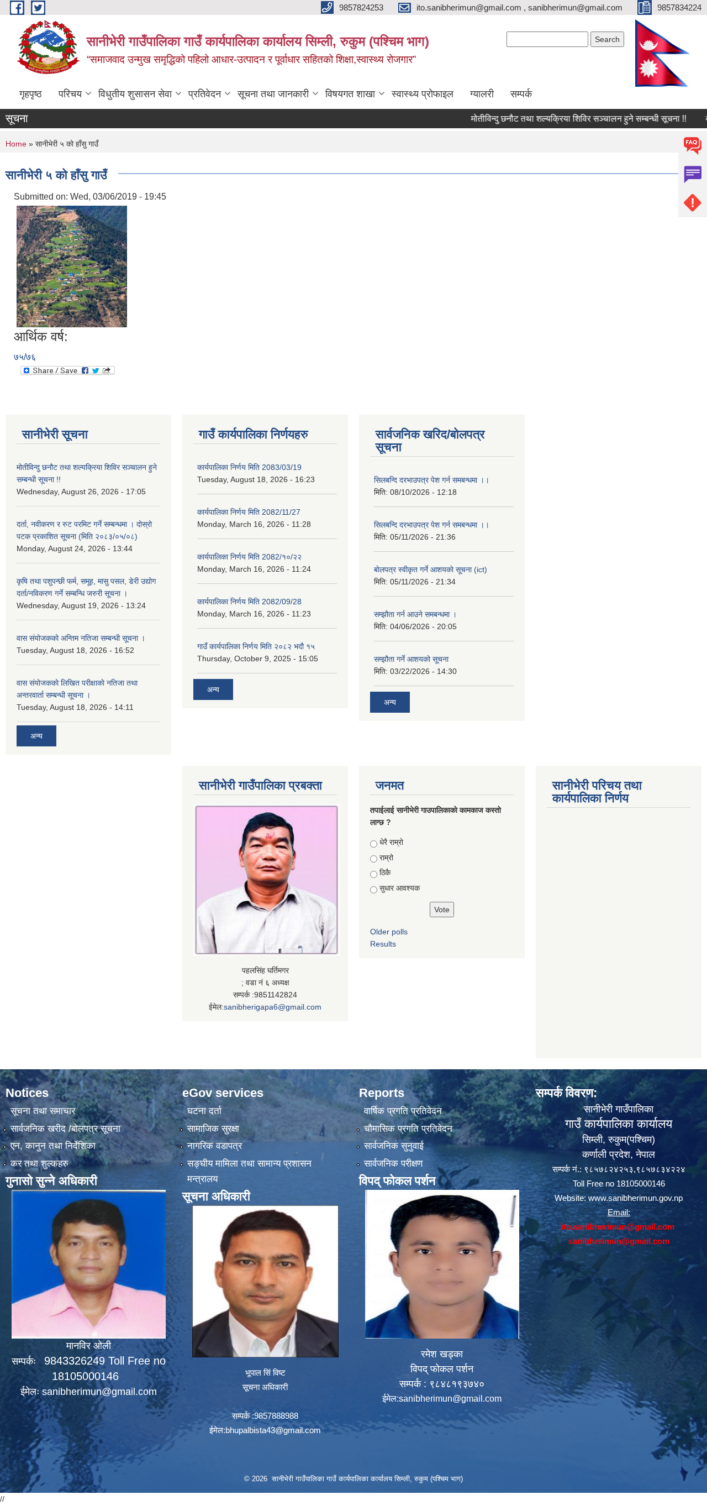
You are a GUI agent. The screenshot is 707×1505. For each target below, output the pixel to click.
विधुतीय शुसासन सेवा (135, 94)
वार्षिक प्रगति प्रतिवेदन (403, 1111)
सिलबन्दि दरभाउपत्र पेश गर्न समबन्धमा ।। (431, 479)
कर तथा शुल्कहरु (39, 1163)
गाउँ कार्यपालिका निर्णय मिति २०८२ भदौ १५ (256, 646)
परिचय (70, 94)
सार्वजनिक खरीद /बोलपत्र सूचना (65, 1128)
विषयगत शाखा (350, 94)
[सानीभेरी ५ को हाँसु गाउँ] (72, 265)
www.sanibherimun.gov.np (635, 1198)
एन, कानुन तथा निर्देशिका (53, 1146)
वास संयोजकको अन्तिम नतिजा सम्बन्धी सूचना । (81, 638)
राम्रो (386, 857)
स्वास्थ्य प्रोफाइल (422, 94)
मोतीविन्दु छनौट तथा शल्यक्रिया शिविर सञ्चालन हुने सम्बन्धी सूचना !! (549, 118)
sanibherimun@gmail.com (99, 1391)
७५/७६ (25, 357)
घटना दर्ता (204, 1111)
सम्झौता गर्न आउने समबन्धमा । (415, 614)
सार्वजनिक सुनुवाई (394, 1146)
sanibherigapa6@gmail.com (272, 1006)
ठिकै (385, 872)
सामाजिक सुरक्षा (213, 1128)
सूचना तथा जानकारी (273, 94)
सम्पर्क (521, 94)
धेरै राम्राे (391, 842)
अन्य (36, 735)
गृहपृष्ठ (30, 94)
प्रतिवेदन (204, 94)
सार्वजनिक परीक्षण (393, 1163)
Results (383, 943)
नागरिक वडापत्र (214, 1146)
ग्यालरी (482, 94)
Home (16, 143)
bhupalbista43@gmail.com (273, 1430)
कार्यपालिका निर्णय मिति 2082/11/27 (248, 512)
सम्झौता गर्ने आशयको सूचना (411, 659)
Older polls (389, 931)
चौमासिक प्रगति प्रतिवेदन (408, 1128)
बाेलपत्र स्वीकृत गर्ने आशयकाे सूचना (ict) (430, 569)
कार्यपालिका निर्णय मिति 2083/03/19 (249, 467)
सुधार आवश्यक (399, 888)
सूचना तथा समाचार (42, 1111)
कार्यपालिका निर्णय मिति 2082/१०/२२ (249, 556)
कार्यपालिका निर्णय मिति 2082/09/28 (249, 601)
